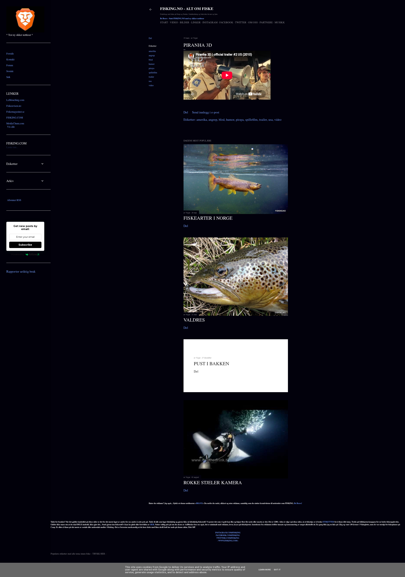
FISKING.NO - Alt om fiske (186, 8)
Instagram (210, 22)
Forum (9, 65)
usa (150, 81)
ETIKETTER (328, 521)
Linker (196, 22)
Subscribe (25, 244)
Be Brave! (298, 503)
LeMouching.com (15, 100)
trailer (151, 76)
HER (152, 524)
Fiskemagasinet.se (15, 111)
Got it (277, 570)
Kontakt (10, 59)
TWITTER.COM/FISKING (227, 538)
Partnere (266, 22)
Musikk (280, 22)
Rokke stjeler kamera (213, 482)
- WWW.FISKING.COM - (228, 540)
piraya (151, 68)
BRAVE (199, 503)
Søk (8, 77)
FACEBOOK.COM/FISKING (228, 535)
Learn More (265, 570)
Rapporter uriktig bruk (20, 271)
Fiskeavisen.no (13, 105)
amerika (152, 51)
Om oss (253, 22)
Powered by (17, 254)
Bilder (184, 22)
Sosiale (9, 71)
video (151, 85)
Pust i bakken (211, 363)
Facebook (226, 22)
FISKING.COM (14, 117)
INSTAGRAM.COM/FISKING (227, 532)
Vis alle (11, 126)
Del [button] (150, 38)
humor (152, 63)
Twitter (240, 22)
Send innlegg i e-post (205, 112)
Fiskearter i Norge (208, 218)
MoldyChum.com (15, 123)
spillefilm (153, 72)
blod (151, 59)
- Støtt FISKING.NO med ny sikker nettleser (182, 18)
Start (164, 22)
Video (174, 22)
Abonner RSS (14, 200)
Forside (10, 53)
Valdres (194, 319)
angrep (152, 55)
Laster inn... (12, 147)
